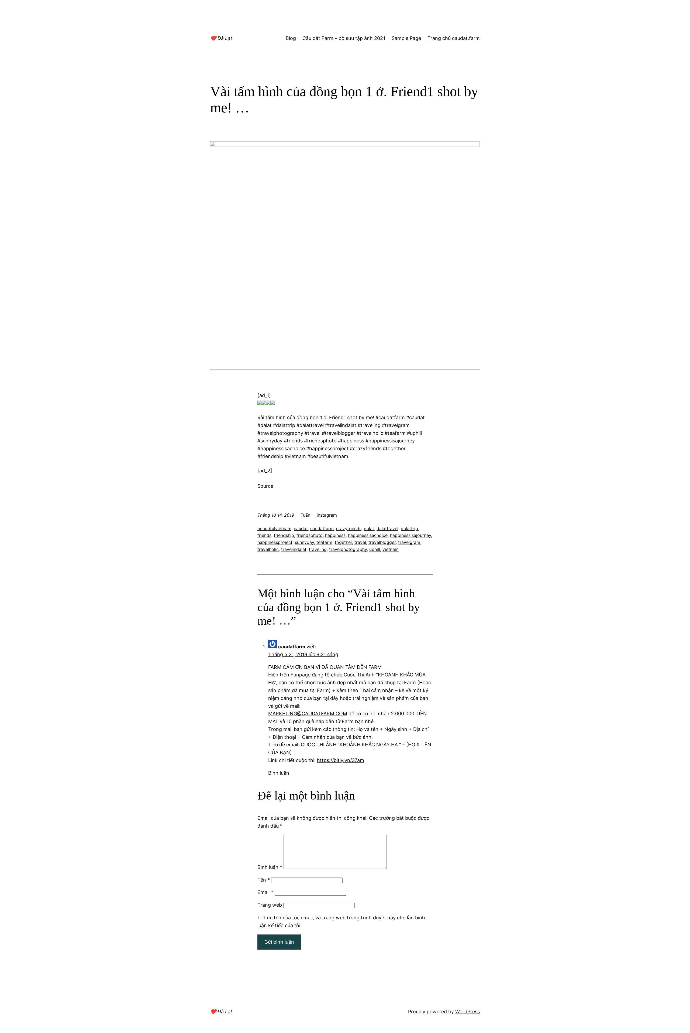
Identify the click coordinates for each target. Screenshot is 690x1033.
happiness (335, 535)
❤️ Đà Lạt (221, 38)
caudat (301, 528)
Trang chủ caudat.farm (453, 38)
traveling (318, 549)
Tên (263, 880)
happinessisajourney (410, 535)
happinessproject (274, 542)
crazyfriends (348, 528)
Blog (291, 38)
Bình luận (278, 773)
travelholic (268, 549)
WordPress (467, 1011)
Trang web (269, 905)
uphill (374, 549)
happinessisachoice (368, 535)
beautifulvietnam (274, 528)
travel (360, 542)
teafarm (324, 542)
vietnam (390, 549)
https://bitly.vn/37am (340, 760)
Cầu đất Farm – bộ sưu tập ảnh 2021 (343, 38)
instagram (327, 515)
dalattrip (409, 528)
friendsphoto (309, 535)
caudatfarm (322, 528)
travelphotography (348, 549)
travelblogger (382, 542)
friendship (284, 535)
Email (265, 892)
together (343, 542)
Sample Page (406, 38)
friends (264, 535)
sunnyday (304, 542)
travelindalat (293, 549)
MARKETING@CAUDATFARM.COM (307, 713)
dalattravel (387, 528)
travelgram (409, 542)
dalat (369, 528)
